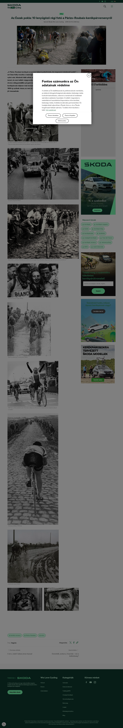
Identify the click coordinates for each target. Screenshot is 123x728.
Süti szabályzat (51, 110)
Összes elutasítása (53, 115)
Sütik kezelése (62, 120)
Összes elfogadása (70, 115)
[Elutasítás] (89, 75)
